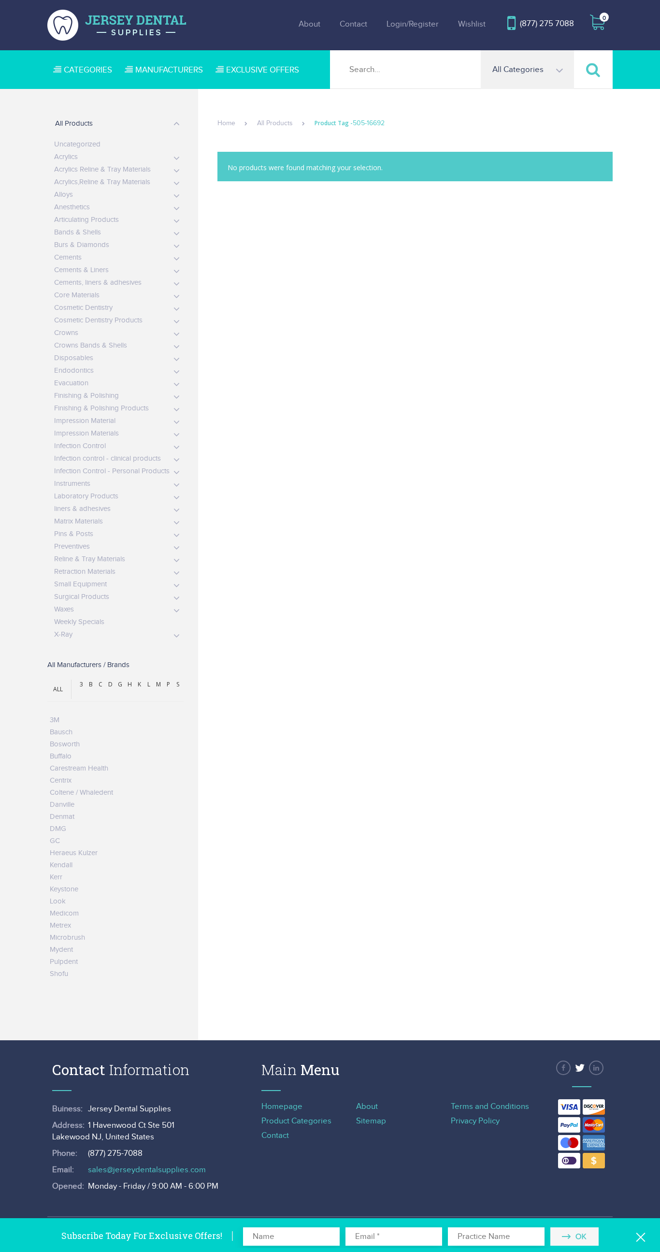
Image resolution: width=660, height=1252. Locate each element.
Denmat (62, 817)
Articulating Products (86, 220)
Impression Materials (86, 433)
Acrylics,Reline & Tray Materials (102, 182)
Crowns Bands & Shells (90, 345)
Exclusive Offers (262, 70)
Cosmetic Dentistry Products (98, 320)
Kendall (61, 865)
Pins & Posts (73, 534)
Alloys (63, 194)
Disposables (73, 358)
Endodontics (74, 370)
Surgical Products (81, 597)
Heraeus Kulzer (74, 853)
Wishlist (472, 24)
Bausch (61, 732)
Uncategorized (77, 144)
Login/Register (413, 24)
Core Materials (77, 295)
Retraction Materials (84, 572)
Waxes (64, 609)
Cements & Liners (81, 270)
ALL (58, 689)
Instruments (72, 484)
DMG (58, 829)
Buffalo (61, 756)
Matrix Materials (78, 521)
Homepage (281, 1106)
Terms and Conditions (490, 1106)
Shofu (59, 974)
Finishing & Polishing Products (101, 408)
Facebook (563, 1068)
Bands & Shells (77, 232)
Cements (68, 257)
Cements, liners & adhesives (98, 282)
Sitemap (371, 1121)
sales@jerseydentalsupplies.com (147, 1170)
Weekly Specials (79, 622)
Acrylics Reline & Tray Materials (102, 169)
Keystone (64, 889)
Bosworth (65, 744)
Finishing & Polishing (86, 396)
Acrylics (66, 157)
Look (58, 901)
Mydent (61, 950)
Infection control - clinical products (107, 458)
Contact (353, 24)
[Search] (593, 69)
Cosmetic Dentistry (83, 308)
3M (54, 720)
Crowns (66, 333)
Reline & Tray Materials (89, 559)
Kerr (56, 877)
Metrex (60, 925)
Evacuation (71, 383)
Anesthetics (72, 207)
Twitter (580, 1068)
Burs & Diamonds (81, 245)
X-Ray (63, 634)
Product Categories (296, 1121)
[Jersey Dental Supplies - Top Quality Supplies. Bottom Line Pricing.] (117, 25)
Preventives (72, 546)
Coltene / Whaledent (81, 792)
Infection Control (80, 446)
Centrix (61, 780)
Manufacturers (169, 70)
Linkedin (596, 1068)
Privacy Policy (475, 1121)
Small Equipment (80, 584)
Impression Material (84, 421)
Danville (62, 805)
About (309, 24)
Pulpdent (64, 962)
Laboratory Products (86, 496)
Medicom (64, 913)
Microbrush (67, 937)
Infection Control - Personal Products (112, 471)
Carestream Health (79, 768)
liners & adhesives (82, 509)
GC (55, 841)
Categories (88, 70)
